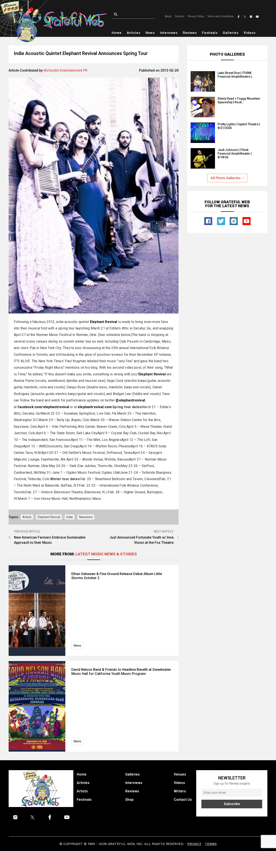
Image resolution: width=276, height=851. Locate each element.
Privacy (194, 844)
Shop (129, 800)
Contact (179, 16)
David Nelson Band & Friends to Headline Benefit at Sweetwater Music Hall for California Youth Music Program (121, 672)
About (168, 16)
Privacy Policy (196, 16)
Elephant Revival (49, 517)
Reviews (190, 33)
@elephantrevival (130, 400)
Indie (69, 517)
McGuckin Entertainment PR (65, 70)
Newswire (86, 517)
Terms (211, 844)
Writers (180, 791)
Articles (133, 33)
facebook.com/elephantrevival (43, 407)
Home (117, 33)
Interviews (169, 33)
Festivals (210, 33)
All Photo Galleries (226, 178)
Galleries (230, 33)
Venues (180, 774)
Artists (26, 517)
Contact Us (183, 800)
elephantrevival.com (95, 407)
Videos (250, 33)
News (150, 33)
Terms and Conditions (220, 16)
